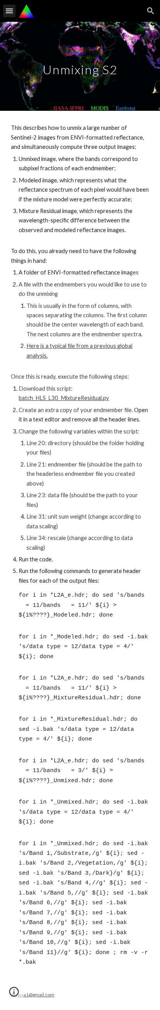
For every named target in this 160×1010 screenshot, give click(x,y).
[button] (9, 10)
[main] (80, 66)
